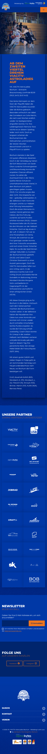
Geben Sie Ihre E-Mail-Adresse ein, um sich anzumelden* (21, 616)
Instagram (30, 663)
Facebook (13, 663)
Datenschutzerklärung (13, 631)
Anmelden (38, 623)
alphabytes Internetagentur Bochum (26, 732)
